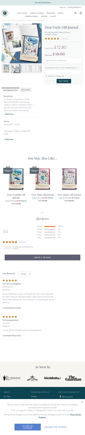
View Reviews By (9, 273)
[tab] (10, 90)
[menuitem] (22, 13)
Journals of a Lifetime (25, 20)
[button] (6, 68)
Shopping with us (40, 392)
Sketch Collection (12, 20)
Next (79, 378)
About (7, 392)
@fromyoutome (67, 397)
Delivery (25, 90)
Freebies (34, 396)
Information (10, 90)
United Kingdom (74, 7)
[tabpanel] (16, 188)
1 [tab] (41, 212)
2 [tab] (43, 212)
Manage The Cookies (55, 427)
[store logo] (5, 13)
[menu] (40, 14)
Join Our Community (69, 392)
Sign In (63, 8)
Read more (10, 114)
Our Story (7, 396)
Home (4, 20)
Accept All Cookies (27, 427)
